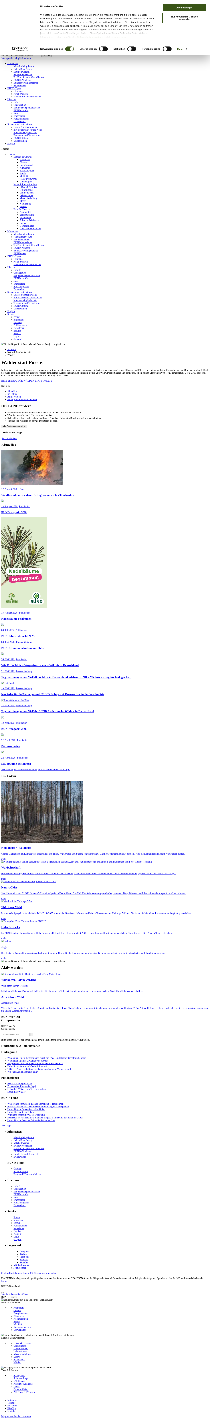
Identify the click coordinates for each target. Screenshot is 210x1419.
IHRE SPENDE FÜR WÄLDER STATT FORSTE (26, 380)
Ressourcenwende (28, 179)
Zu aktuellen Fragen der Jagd (21, 1086)
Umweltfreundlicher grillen (20, 1112)
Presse (17, 317)
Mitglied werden (23, 58)
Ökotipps (18, 91)
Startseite (11, 349)
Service (11, 314)
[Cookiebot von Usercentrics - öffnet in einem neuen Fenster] (19, 49)
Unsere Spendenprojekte (25, 127)
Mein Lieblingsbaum (24, 66)
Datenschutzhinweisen (90, 37)
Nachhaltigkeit (27, 170)
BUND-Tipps (14, 88)
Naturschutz (25, 203)
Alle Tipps (64, 769)
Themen (11, 154)
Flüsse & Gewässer (29, 187)
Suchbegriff (7, 55)
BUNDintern (20, 85)
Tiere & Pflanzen (22, 209)
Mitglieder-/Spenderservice (27, 107)
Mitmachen (12, 63)
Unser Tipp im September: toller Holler (26, 1109)
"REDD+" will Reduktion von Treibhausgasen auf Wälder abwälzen (40, 1069)
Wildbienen (25, 217)
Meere (23, 201)
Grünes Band (26, 190)
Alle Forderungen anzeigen (14, 426)
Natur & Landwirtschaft (25, 184)
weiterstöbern (21, 1294)
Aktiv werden (14, 396)
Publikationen (20, 325)
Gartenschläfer (27, 225)
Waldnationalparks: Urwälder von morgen (27, 1060)
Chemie (23, 162)
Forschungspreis (21, 118)
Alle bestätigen (184, 7)
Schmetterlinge (27, 214)
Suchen (47, 55)
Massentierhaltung (28, 198)
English (11, 143)
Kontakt (17, 333)
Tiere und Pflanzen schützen (27, 96)
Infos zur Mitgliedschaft (25, 132)
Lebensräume (26, 195)
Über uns (11, 99)
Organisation (20, 105)
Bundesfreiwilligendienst (26, 82)
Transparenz (19, 116)
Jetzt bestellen (8, 1294)
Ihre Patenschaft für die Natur (28, 129)
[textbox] (27, 55)
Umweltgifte (26, 181)
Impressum (120, 37)
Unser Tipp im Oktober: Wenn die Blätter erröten (31, 1120)
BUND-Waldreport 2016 (19, 1083)
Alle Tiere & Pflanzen (30, 228)
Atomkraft (25, 159)
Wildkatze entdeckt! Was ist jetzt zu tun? (26, 1115)
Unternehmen (20, 140)
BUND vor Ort (21, 110)
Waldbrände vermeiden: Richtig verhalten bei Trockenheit (35, 1103)
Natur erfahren (21, 94)
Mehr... (4, 1281)
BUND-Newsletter (23, 74)
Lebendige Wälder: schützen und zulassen (27, 1089)
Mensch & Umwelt (23, 156)
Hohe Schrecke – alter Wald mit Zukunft (27, 1066)
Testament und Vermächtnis (27, 135)
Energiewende (27, 165)
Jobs (16, 113)
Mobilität (24, 176)
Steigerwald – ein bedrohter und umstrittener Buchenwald (35, 1063)
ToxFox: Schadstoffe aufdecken (29, 77)
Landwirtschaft (27, 192)
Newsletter (19, 328)
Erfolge (17, 102)
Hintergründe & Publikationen (22, 399)
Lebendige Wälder (16, 1092)
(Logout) (18, 339)
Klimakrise (25, 167)
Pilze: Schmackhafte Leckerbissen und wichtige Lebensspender (38, 1106)
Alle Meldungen (9, 769)
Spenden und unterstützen (19, 124)
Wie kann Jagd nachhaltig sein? (22, 1071)
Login (16, 336)
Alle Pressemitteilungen (29, 769)
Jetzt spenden (8, 58)
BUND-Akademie (23, 80)
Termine (18, 322)
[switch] (103, 48)
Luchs (23, 223)
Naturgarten (25, 212)
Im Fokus (12, 394)
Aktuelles (12, 391)
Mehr (180, 49)
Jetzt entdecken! (9, 438)
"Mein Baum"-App (23, 69)
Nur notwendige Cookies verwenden (184, 18)
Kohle (23, 173)
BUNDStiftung (21, 138)
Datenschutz (20, 121)
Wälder (23, 206)
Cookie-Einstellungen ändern (15, 1273)
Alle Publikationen (50, 769)
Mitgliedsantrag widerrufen (43, 1273)
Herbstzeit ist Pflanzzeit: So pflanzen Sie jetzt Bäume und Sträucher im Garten (45, 1117)
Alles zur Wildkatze (29, 220)
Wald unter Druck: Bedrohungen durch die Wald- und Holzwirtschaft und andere (46, 1058)
